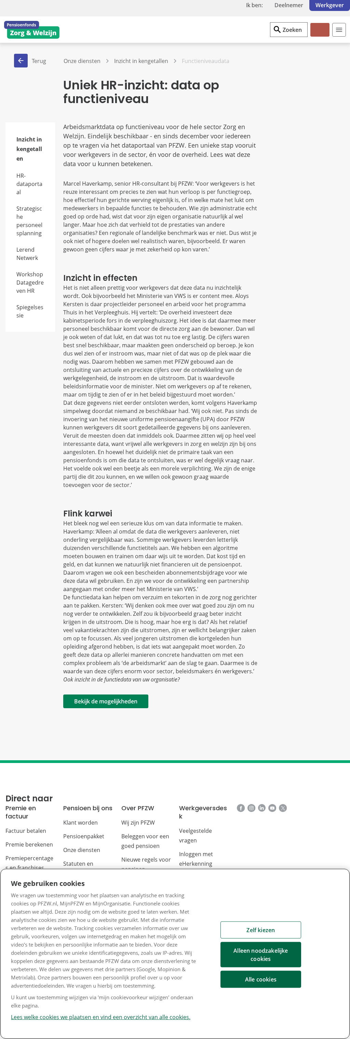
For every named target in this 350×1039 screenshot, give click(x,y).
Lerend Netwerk (27, 254)
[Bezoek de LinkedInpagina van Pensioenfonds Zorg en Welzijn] (262, 809)
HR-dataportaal (29, 184)
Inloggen (319, 35)
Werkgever (329, 5)
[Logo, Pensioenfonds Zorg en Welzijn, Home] (31, 30)
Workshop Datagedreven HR (30, 283)
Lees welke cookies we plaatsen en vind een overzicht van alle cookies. (100, 1017)
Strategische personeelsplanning (29, 221)
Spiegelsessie (29, 311)
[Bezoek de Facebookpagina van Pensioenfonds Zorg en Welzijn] (241, 809)
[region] (175, 953)
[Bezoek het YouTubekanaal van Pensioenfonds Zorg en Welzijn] (272, 809)
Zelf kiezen (260, 930)
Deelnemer (288, 5)
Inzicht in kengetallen (29, 149)
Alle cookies (261, 979)
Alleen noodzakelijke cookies (260, 955)
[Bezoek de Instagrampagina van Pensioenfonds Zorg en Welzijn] (251, 809)
